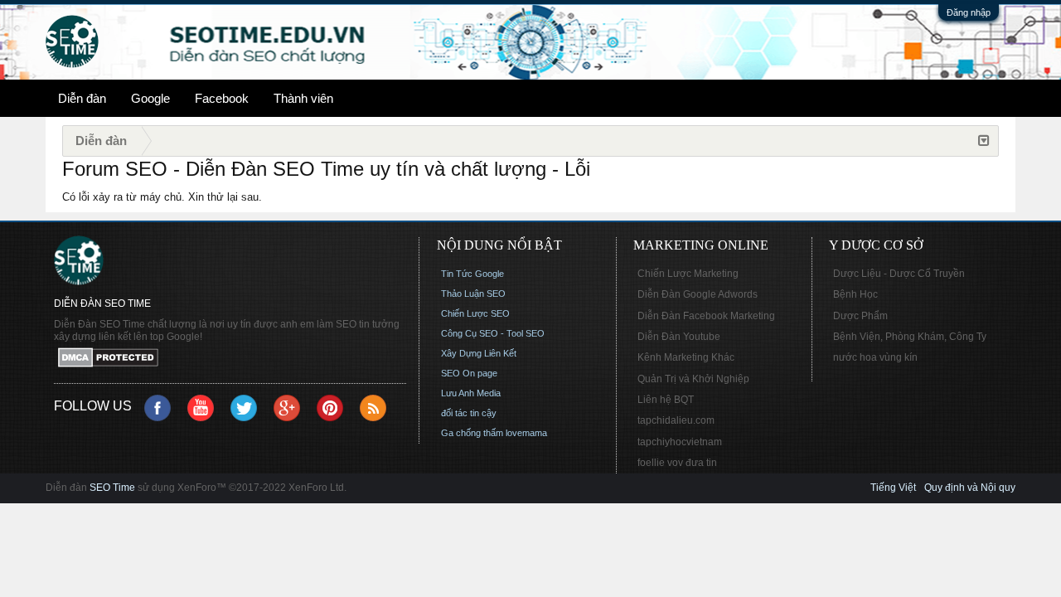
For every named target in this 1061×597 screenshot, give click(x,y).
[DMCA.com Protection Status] (230, 358)
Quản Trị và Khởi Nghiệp (693, 379)
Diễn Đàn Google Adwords (697, 294)
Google (150, 98)
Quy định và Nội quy (969, 487)
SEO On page (469, 373)
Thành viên (303, 98)
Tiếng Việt (893, 487)
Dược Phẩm (860, 316)
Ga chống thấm (472, 433)
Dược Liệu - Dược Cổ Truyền (899, 273)
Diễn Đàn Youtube (678, 336)
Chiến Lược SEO (475, 313)
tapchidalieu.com (676, 420)
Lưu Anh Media (471, 393)
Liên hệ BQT (665, 399)
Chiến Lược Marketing (688, 273)
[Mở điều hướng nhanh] (984, 141)
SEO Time (112, 487)
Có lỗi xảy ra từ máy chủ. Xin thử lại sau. (162, 197)
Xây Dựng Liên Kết (478, 353)
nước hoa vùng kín (875, 357)
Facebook (222, 98)
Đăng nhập (969, 12)
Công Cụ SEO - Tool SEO (493, 333)
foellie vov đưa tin (677, 462)
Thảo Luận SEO (473, 293)
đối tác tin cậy (469, 413)
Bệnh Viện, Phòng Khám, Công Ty (909, 336)
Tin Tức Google (472, 274)
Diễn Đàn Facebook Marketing (706, 316)
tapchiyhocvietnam (679, 442)
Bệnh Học (855, 294)
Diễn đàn (82, 98)
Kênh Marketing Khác (685, 357)
